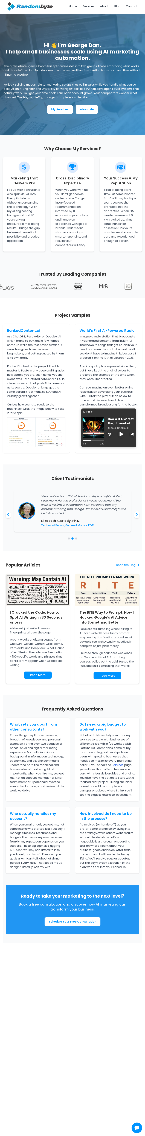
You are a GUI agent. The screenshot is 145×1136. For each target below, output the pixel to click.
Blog (117, 6)
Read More (37, 675)
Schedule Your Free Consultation (72, 922)
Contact (132, 6)
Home (73, 6)
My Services (60, 109)
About (104, 6)
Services (88, 6)
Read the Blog (125, 565)
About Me (87, 109)
